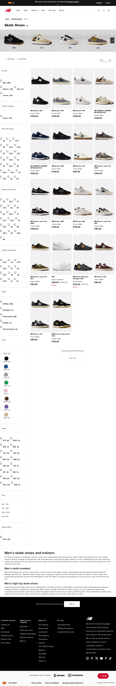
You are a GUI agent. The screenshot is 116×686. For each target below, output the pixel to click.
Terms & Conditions (52, 683)
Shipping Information (28, 634)
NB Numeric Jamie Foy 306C (102, 167)
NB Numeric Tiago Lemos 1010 (61, 335)
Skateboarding (16, 19)
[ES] (8, 3)
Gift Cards (24, 626)
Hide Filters (11, 59)
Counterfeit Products (66, 632)
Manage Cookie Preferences (73, 683)
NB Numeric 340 (36, 111)
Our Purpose (43, 625)
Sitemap (42, 657)
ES (13, 683)
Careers (42, 643)
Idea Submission (64, 625)
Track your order (26, 630)
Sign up (72, 604)
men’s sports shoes (33, 594)
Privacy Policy (36, 683)
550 (53, 277)
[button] (104, 10)
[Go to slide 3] (59, 4)
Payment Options (26, 637)
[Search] (99, 10)
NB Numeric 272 (79, 166)
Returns (23, 641)
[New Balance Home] (9, 10)
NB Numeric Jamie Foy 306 (102, 222)
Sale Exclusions (7, 635)
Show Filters (22, 59)
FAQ (2, 628)
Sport (7, 19)
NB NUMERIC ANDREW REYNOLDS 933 (102, 112)
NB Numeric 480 (58, 166)
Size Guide (5, 632)
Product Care (6, 639)
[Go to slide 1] (56, 4)
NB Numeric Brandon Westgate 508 (80, 278)
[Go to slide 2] (58, 4)
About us (42, 661)
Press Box (42, 654)
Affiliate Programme (65, 628)
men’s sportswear (55, 562)
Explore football (73, 2)
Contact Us (5, 625)
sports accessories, (72, 562)
